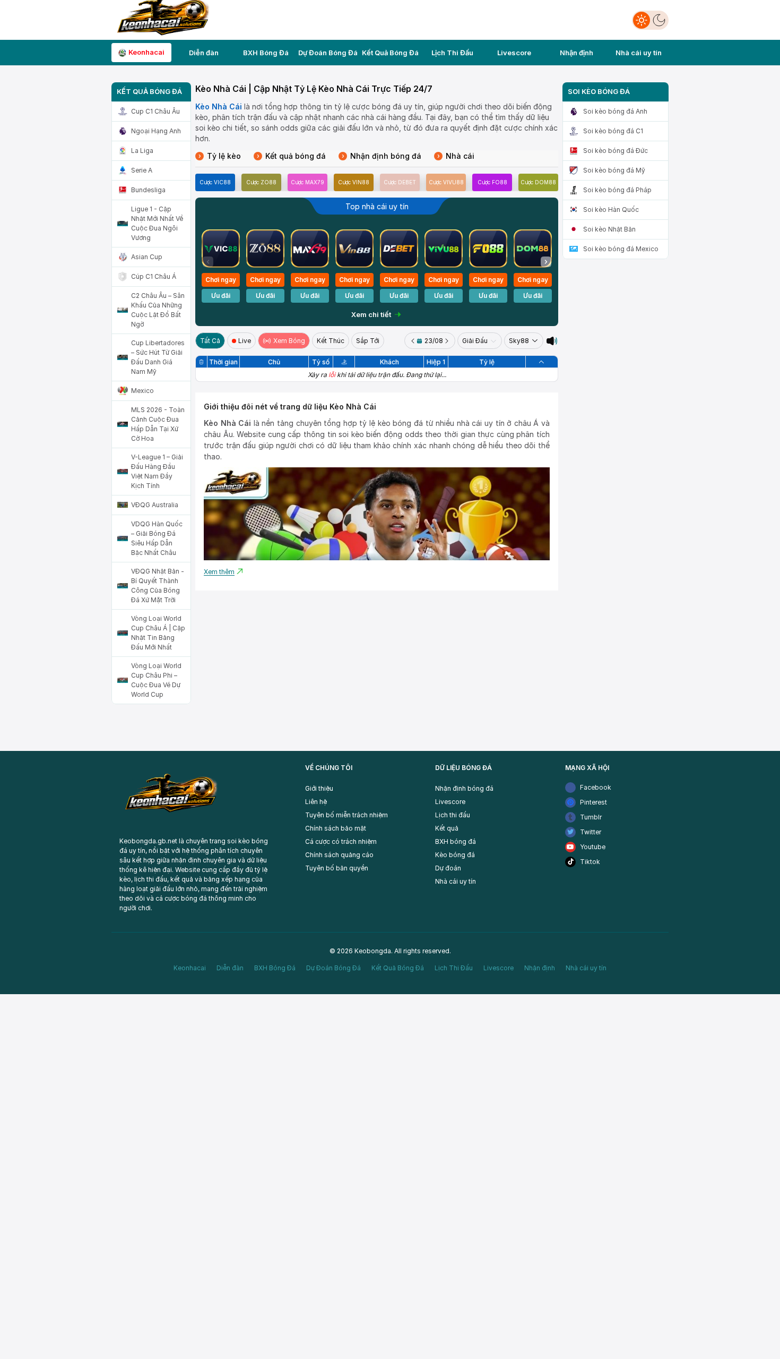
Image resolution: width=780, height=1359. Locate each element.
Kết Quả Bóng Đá (397, 968)
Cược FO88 (492, 182)
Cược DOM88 (538, 182)
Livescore (450, 802)
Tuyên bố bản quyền (336, 868)
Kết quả (446, 828)
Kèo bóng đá (455, 855)
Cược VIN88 (353, 182)
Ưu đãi (220, 296)
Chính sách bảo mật (335, 828)
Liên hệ (316, 802)
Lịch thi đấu (452, 815)
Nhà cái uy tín (455, 881)
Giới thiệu (319, 788)
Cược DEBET (400, 182)
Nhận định (539, 968)
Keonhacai (190, 968)
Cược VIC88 (215, 182)
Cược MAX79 (307, 182)
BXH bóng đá (455, 841)
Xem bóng (289, 341)
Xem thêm (219, 572)
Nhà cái (455, 155)
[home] (161, 18)
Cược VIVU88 (446, 182)
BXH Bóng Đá (275, 968)
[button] (546, 261)
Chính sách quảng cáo (339, 855)
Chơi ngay (220, 280)
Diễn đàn (230, 968)
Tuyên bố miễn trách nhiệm (346, 815)
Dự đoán (448, 868)
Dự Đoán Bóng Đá (333, 968)
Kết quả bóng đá (291, 155)
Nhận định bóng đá (381, 155)
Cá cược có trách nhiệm (341, 841)
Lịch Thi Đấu (454, 968)
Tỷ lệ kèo (219, 155)
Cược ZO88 (261, 182)
